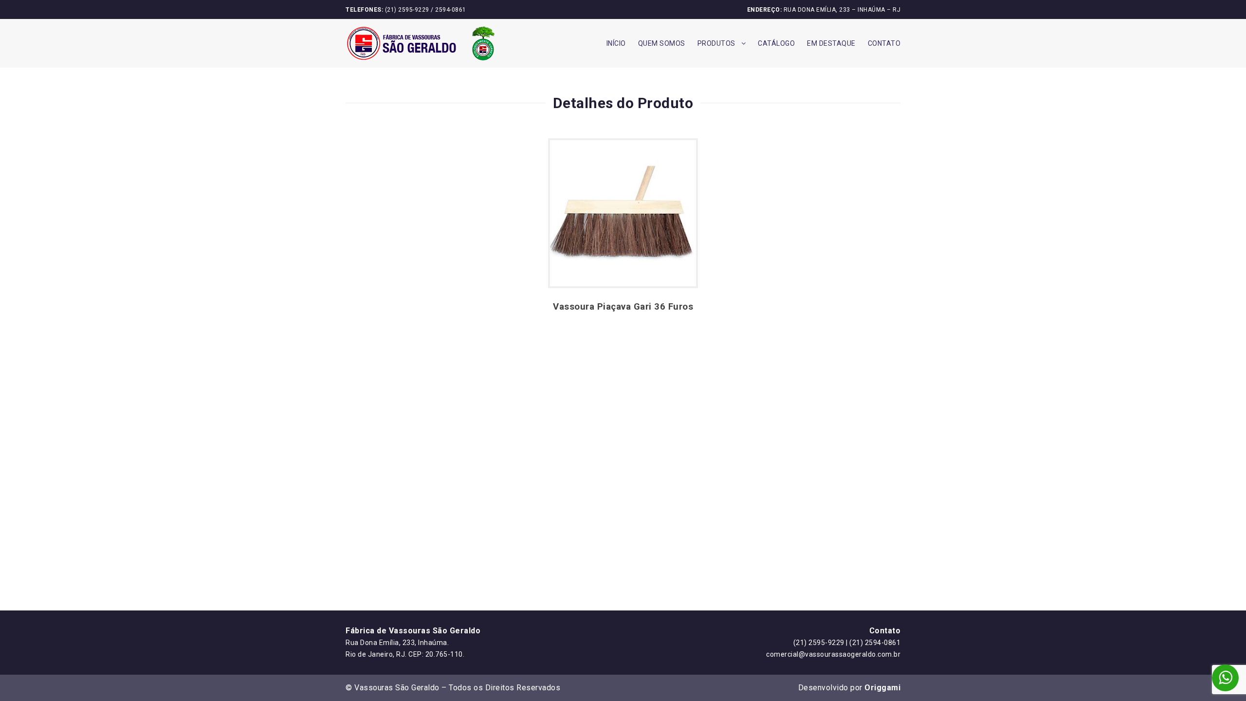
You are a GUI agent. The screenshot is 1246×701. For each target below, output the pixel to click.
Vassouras (724, 66)
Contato (884, 43)
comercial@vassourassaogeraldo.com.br (833, 654)
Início (616, 43)
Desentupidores (734, 173)
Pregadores (726, 108)
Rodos (717, 87)
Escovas (720, 151)
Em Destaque (831, 43)
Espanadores (728, 130)
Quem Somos (661, 43)
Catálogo (776, 43)
